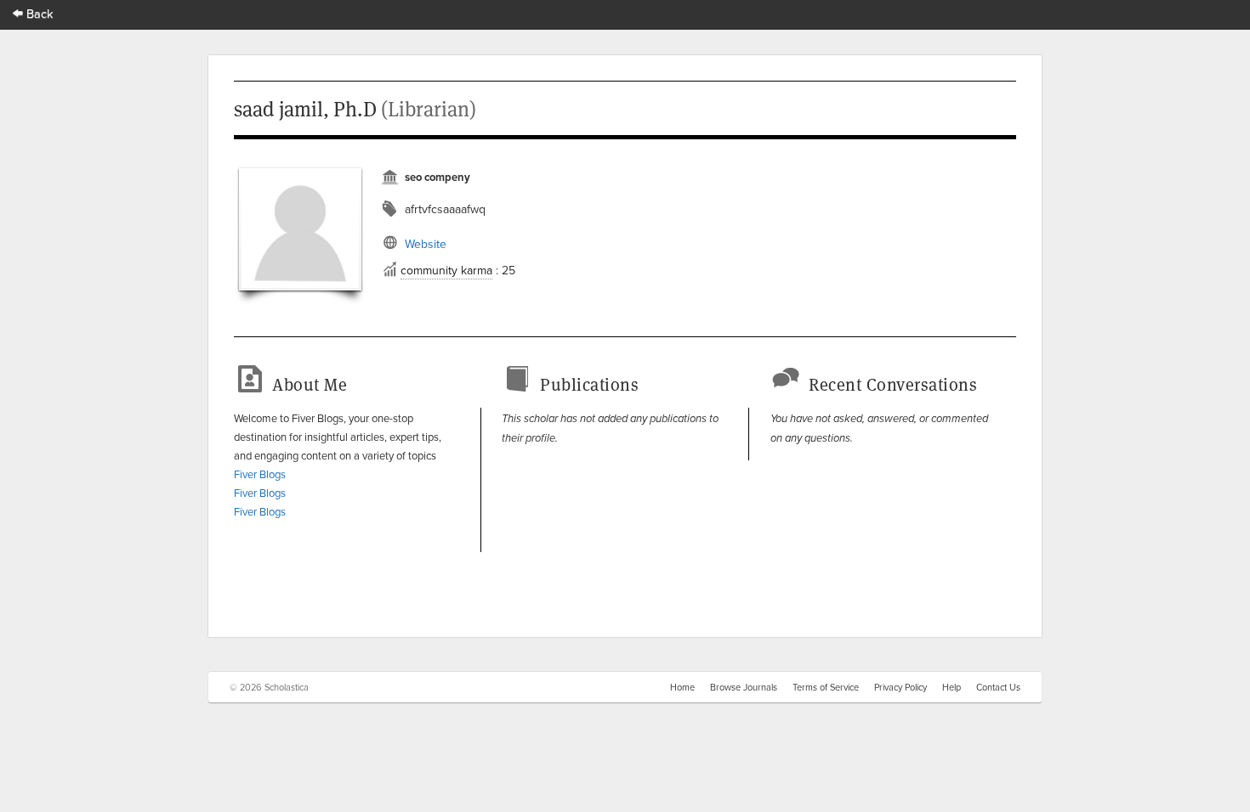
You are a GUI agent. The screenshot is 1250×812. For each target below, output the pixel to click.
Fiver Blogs (260, 474)
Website (425, 243)
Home (682, 687)
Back (38, 13)
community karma (446, 270)
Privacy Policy (900, 687)
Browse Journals (743, 687)
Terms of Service (826, 687)
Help (951, 687)
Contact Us (998, 687)
